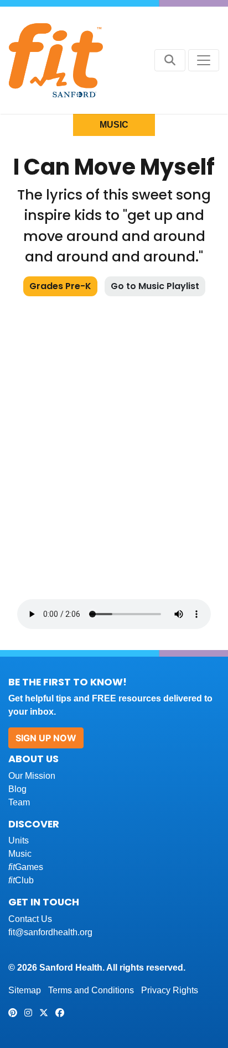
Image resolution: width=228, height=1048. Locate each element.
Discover (33, 824)
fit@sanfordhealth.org (50, 932)
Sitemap (24, 990)
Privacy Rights (169, 990)
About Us (33, 759)
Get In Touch (43, 902)
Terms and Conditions (91, 990)
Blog (17, 789)
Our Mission (31, 775)
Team (19, 802)
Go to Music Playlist (155, 286)
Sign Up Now (45, 737)
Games (25, 867)
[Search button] (169, 60)
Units (18, 840)
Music (20, 853)
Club (21, 880)
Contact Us (30, 919)
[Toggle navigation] (203, 60)
